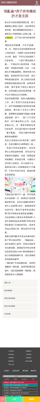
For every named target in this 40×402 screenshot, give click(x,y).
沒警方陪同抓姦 (9, 298)
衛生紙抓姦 (8, 290)
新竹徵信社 (11, 354)
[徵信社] (20, 3)
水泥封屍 (7, 314)
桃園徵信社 (29, 351)
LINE (14, 399)
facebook (24, 379)
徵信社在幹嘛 (28, 361)
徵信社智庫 (16, 370)
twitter (15, 379)
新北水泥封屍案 (9, 306)
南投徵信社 (11, 361)
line (33, 379)
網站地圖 (25, 370)
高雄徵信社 (29, 357)
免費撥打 (31, 399)
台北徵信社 (11, 351)
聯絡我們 (33, 370)
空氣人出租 (11, 364)
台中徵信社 (29, 354)
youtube (7, 379)
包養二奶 (7, 283)
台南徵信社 (11, 357)
